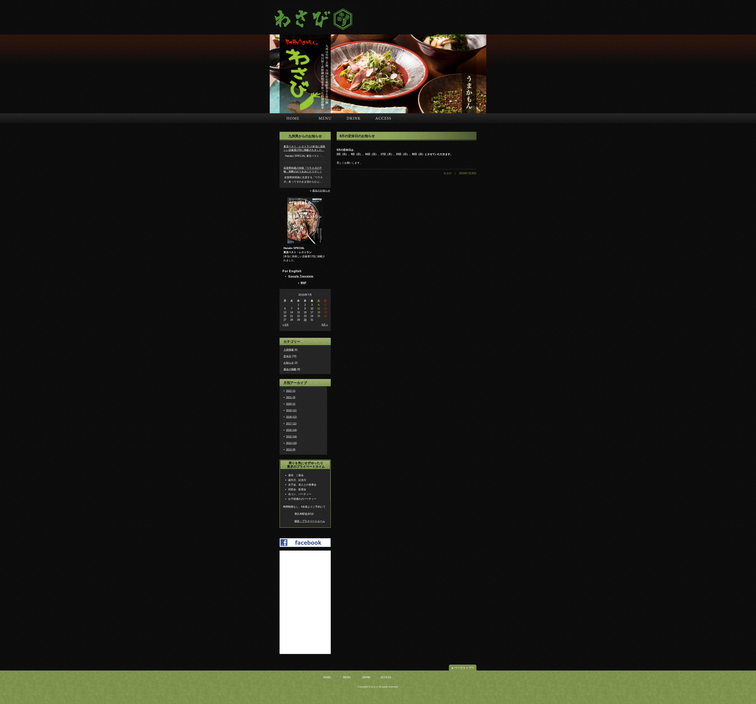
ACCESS (382, 118)
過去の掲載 (290, 369)
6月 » (325, 324)
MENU (323, 118)
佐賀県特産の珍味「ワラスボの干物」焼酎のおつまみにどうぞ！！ (303, 169)
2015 (291, 436)
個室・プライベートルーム (309, 521)
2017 (291, 423)
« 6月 (286, 324)
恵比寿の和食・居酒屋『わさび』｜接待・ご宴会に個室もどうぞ (314, 17)
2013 (290, 449)
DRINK (352, 118)
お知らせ (289, 362)
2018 (291, 416)
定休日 (287, 356)
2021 (290, 397)
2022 (290, 390)
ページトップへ (462, 668)
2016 (291, 430)
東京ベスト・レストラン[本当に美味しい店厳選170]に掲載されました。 (304, 148)
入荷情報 (289, 349)
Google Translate (300, 276)
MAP (303, 282)
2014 (291, 443)
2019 (291, 410)
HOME (289, 118)
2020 (290, 403)
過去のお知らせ (321, 190)
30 (305, 319)
